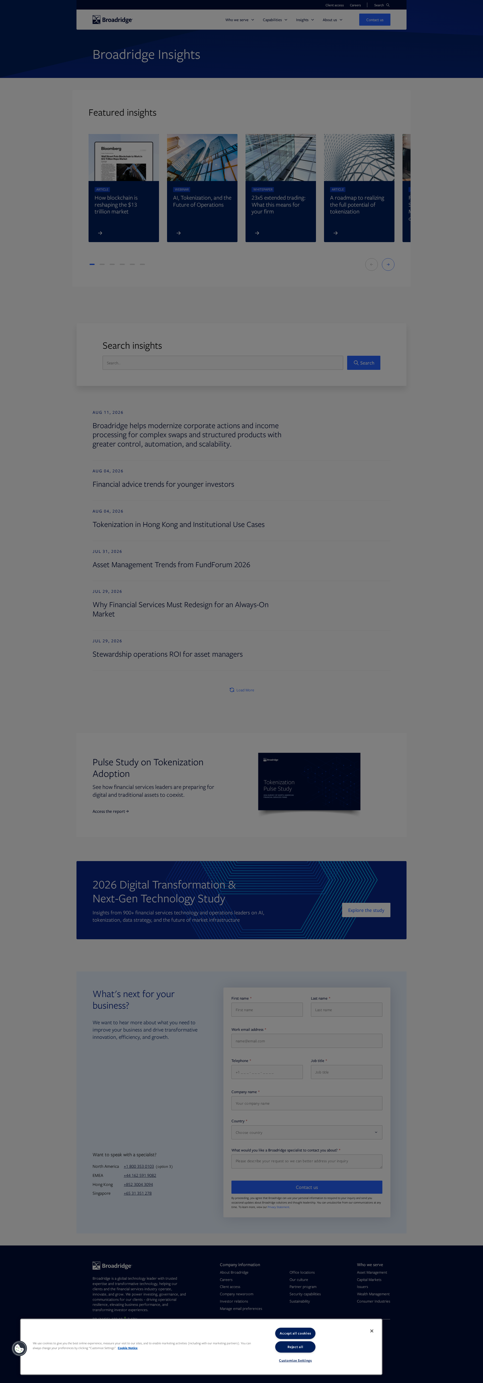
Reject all (295, 1347)
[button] (19, 1349)
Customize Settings (295, 1360)
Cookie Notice (128, 1348)
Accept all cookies (295, 1333)
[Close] (371, 1330)
